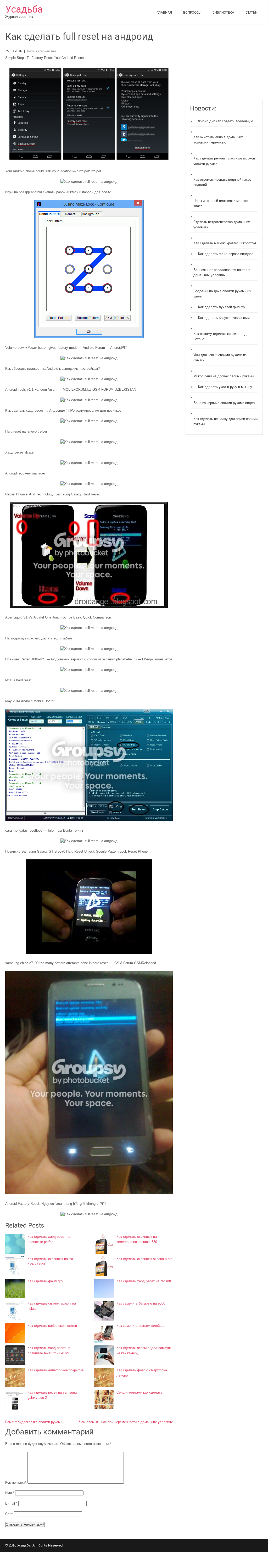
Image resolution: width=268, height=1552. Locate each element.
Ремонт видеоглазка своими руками (33, 1422)
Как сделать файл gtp (45, 1281)
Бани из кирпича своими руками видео (224, 403)
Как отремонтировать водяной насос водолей (222, 182)
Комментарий (15, 1482)
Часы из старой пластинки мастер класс (220, 203)
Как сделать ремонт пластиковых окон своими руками (224, 160)
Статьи (251, 12)
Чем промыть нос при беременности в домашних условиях (126, 1422)
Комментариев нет (41, 51)
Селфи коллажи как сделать (139, 1392)
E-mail (11, 1503)
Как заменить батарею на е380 (140, 1303)
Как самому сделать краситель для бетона (221, 336)
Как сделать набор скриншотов (52, 1326)
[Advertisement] (224, 65)
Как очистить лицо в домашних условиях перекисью (218, 139)
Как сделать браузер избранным (224, 318)
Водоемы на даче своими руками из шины (222, 293)
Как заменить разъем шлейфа (140, 1326)
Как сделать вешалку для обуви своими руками (225, 421)
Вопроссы (192, 12)
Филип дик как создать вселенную (225, 121)
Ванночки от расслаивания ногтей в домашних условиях (221, 272)
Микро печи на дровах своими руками (223, 376)
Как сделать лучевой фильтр (221, 307)
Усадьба (24, 9)
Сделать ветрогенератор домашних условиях (221, 224)
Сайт (9, 1514)
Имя (9, 1493)
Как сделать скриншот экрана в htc (144, 1259)
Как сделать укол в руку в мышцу (225, 387)
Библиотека (223, 12)
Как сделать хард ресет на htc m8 (143, 1281)
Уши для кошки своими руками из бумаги (220, 357)
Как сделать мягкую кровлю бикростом (224, 243)
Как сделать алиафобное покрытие (55, 1370)
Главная (164, 12)
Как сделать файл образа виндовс (225, 254)
